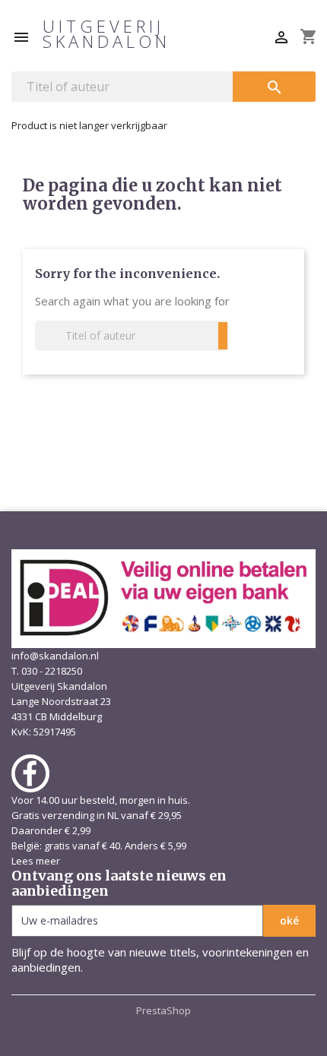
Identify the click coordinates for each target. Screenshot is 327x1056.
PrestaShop (163, 1010)
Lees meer (35, 861)
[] (222, 335)
